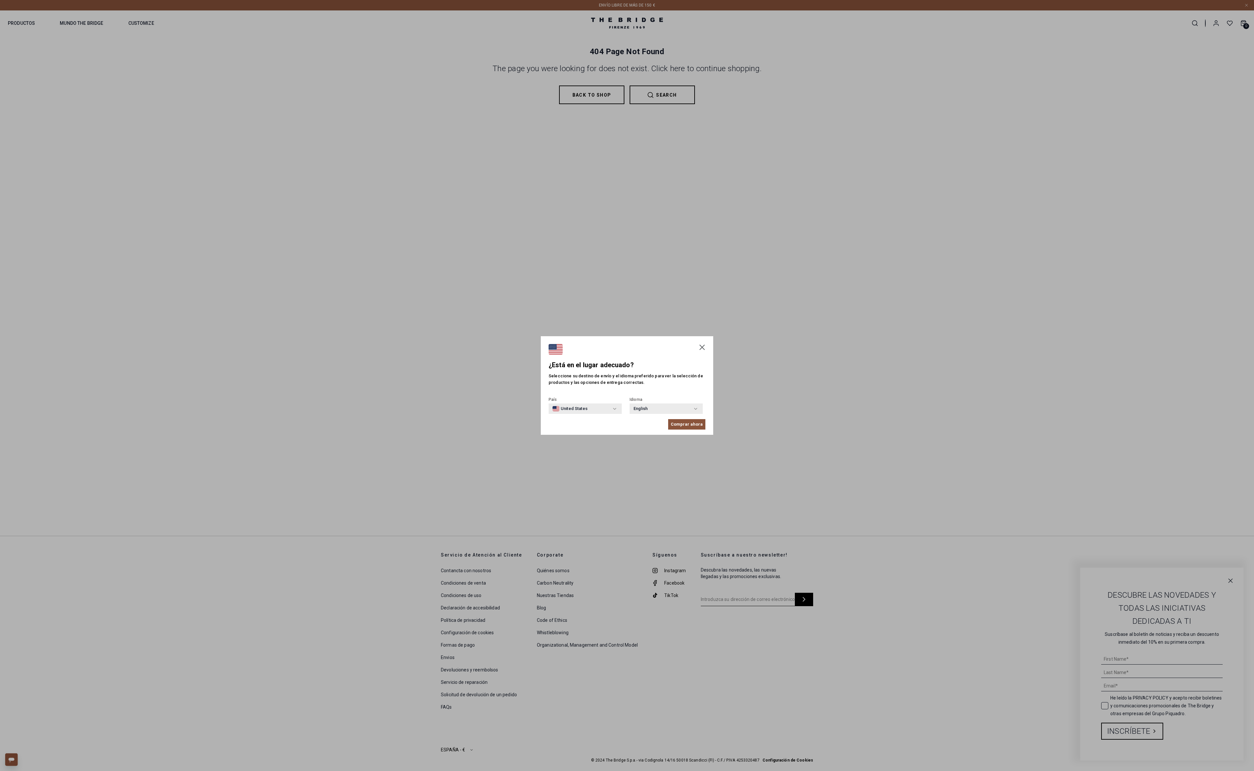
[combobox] (570, 408)
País (553, 399)
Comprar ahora (687, 424)
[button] (702, 347)
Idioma (636, 399)
